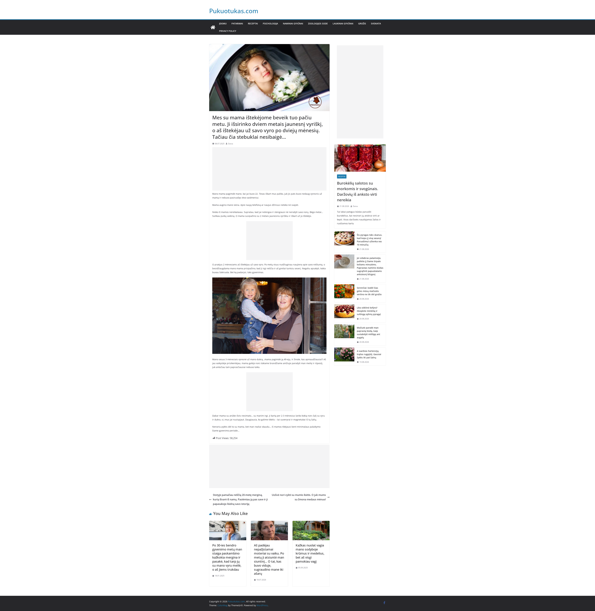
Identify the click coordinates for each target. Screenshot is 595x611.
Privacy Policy (227, 30)
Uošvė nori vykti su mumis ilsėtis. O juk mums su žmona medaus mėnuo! (299, 497)
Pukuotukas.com (233, 11)
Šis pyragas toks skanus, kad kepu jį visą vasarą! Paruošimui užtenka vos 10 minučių (369, 239)
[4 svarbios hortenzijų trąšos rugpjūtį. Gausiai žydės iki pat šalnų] (344, 356)
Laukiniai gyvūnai (343, 23)
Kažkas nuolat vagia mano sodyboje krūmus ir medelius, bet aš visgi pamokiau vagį (310, 553)
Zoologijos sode (318, 23)
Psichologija (270, 23)
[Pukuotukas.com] (213, 27)
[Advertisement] (269, 169)
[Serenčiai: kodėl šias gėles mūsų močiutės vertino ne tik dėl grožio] (344, 293)
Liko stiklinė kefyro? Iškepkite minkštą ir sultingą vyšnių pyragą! (369, 311)
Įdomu (223, 23)
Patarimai (237, 23)
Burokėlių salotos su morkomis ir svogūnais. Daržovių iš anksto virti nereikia (357, 191)
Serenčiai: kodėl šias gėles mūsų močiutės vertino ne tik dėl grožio (369, 291)
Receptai (253, 23)
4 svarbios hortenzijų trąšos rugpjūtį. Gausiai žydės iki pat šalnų (369, 354)
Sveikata (376, 23)
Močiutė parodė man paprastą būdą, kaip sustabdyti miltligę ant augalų (368, 332)
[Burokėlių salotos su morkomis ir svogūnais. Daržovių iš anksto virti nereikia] (360, 158)
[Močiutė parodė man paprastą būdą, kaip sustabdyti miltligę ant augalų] (344, 335)
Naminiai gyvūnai (293, 23)
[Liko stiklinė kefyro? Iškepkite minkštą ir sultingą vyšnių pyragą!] (344, 313)
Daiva (230, 143)
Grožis (362, 23)
